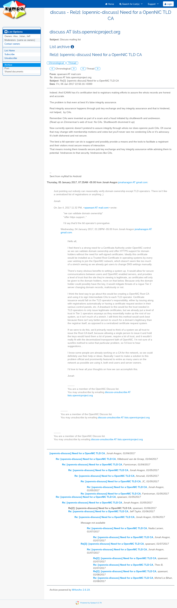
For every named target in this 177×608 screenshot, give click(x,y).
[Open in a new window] (72, 47)
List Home (9, 50)
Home (110, 4)
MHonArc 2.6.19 (81, 590)
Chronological (56, 63)
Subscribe (9, 54)
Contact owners (12, 44)
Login (169, 4)
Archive (8, 65)
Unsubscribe (10, 58)
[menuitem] (110, 4)
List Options (15, 31)
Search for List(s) (130, 4)
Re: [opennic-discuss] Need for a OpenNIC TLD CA (86, 459)
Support (151, 4)
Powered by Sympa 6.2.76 (91, 603)
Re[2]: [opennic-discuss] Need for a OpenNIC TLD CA (112, 544)
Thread (72, 63)
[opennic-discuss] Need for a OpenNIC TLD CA (77, 453)
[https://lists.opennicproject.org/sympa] (15, 9)
